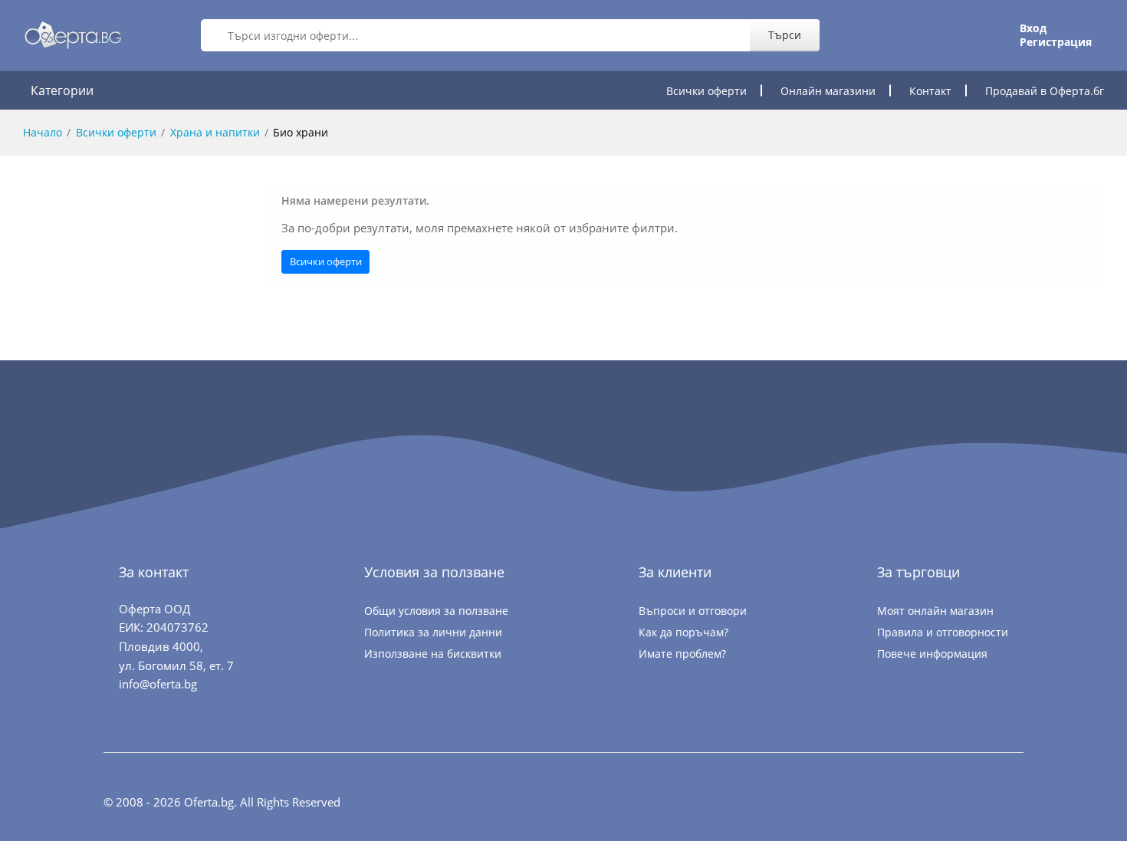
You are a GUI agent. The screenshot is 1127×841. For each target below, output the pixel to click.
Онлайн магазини (828, 91)
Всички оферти (706, 91)
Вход (1033, 28)
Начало (42, 132)
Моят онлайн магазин (935, 610)
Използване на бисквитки (432, 653)
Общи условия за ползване (436, 610)
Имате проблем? (682, 653)
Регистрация (1056, 42)
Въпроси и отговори (693, 610)
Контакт (930, 91)
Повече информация (932, 653)
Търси (784, 35)
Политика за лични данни (433, 632)
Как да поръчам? (683, 632)
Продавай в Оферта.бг (1044, 91)
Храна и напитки (215, 132)
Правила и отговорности (942, 632)
